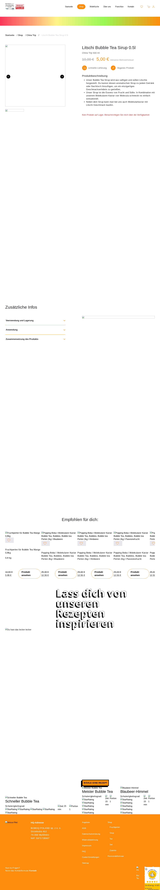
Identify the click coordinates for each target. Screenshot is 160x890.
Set (111, 844)
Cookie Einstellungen (90, 857)
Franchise (119, 6)
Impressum (86, 845)
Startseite (69, 6)
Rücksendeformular (116, 856)
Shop (81, 6)
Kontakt (131, 6)
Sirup (112, 833)
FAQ (84, 851)
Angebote (86, 822)
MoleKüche (94, 6)
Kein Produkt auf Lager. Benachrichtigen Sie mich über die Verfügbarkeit (115, 115)
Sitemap (85, 863)
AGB (84, 828)
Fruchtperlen (115, 827)
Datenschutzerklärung (91, 834)
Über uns (107, 6)
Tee (111, 839)
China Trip (31, 35)
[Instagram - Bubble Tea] (137, 873)
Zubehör (113, 850)
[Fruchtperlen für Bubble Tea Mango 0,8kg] (23, 534)
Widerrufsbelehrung (90, 840)
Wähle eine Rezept (95, 783)
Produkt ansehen (26, 574)
